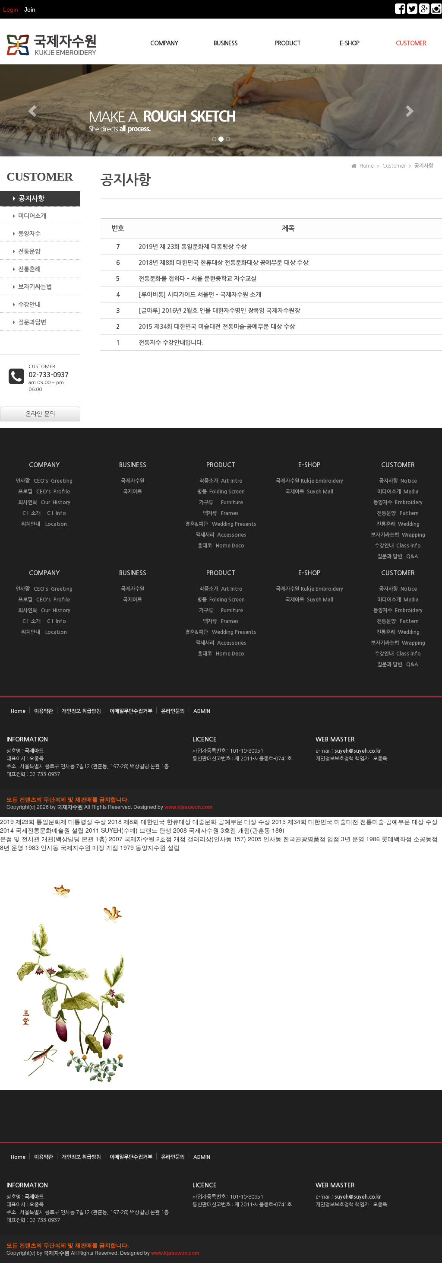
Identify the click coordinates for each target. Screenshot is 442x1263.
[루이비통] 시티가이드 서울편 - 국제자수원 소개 (200, 295)
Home (18, 711)
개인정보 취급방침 (81, 711)
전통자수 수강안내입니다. (171, 343)
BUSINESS (225, 43)
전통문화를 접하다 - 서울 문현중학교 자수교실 (197, 279)
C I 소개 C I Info (44, 513)
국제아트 (132, 491)
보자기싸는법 (35, 287)
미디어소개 (32, 216)
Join (29, 9)
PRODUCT (287, 43)
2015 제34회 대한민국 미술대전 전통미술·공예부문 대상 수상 (217, 327)
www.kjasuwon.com (188, 807)
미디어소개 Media (398, 491)
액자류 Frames (221, 513)
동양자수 (29, 234)
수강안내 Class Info (398, 545)
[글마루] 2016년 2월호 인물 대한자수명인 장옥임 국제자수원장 (219, 311)
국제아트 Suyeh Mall (309, 491)
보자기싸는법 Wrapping (398, 535)
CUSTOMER (411, 43)
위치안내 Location (44, 524)
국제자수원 (133, 481)
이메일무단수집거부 (131, 711)
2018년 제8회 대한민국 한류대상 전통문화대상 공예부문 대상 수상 (223, 263)
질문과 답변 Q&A (397, 556)
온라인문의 (173, 711)
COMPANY (164, 43)
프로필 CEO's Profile (44, 491)
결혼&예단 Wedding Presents (220, 524)
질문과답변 (32, 322)
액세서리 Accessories (221, 535)
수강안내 (29, 305)
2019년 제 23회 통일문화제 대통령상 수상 (192, 247)
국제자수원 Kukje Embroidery (309, 481)
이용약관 (43, 711)
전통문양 (29, 251)
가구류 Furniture (221, 502)
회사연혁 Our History (44, 502)
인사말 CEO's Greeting (44, 481)
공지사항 (31, 198)
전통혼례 (29, 269)
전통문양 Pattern (398, 513)
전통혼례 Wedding (398, 524)
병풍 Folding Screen (221, 491)
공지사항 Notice (398, 481)
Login (10, 9)
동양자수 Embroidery (398, 502)
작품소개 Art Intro (221, 481)
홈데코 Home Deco (221, 545)
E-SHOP (349, 43)
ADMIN (201, 711)
